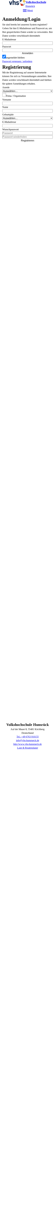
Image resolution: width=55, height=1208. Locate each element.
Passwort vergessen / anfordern (17, 61)
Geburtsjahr (8, 114)
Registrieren (27, 140)
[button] (27, 50)
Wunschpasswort (10, 129)
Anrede (5, 87)
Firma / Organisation (16, 96)
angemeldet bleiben (15, 57)
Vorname (6, 99)
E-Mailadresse (9, 39)
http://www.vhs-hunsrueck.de (27, 744)
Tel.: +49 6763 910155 (27, 736)
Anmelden (27, 53)
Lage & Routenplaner (27, 748)
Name (5, 107)
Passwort (6, 46)
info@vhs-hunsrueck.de (27, 740)
